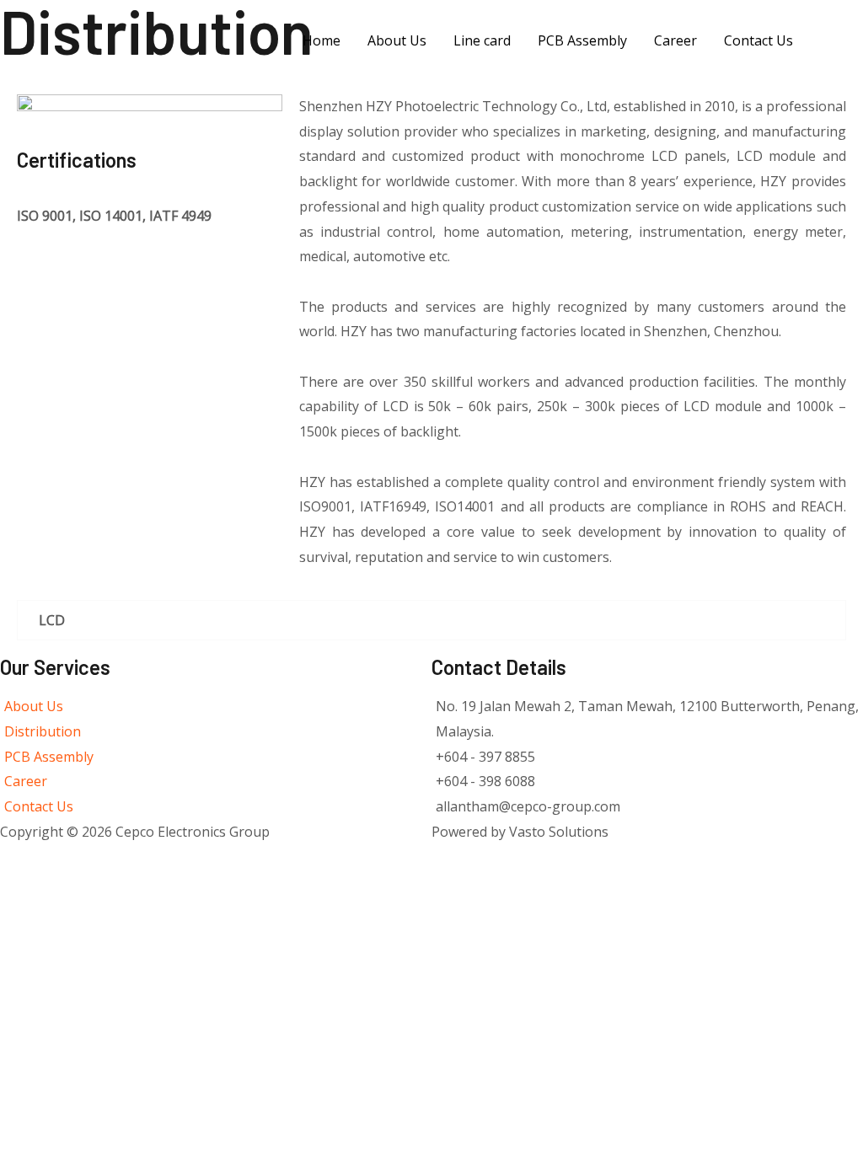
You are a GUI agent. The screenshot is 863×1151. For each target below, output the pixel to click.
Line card (482, 40)
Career (675, 40)
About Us (396, 40)
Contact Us (758, 40)
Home (321, 40)
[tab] (431, 620)
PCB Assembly (582, 40)
